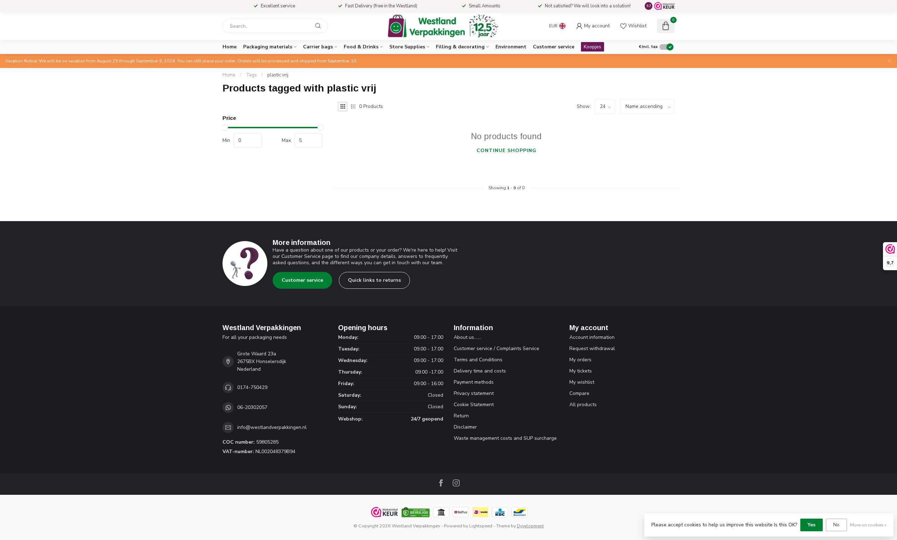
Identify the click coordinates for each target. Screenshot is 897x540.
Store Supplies (407, 46)
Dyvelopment (530, 526)
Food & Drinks (361, 46)
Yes (811, 524)
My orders (580, 359)
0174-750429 (252, 387)
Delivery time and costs (480, 371)
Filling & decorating (460, 46)
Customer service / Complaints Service (496, 348)
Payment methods (474, 382)
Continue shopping (506, 150)
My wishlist (581, 382)
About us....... (467, 337)
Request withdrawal (592, 348)
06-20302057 (252, 407)
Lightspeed (480, 526)
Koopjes (592, 46)
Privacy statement (474, 393)
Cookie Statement (474, 404)
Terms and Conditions (478, 359)
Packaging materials (267, 46)
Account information (592, 337)
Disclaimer (465, 427)
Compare (579, 393)
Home (229, 46)
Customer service (553, 46)
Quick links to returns (374, 280)
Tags (251, 75)
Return (461, 415)
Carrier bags (318, 46)
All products (583, 404)
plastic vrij (277, 75)
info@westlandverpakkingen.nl (272, 427)
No (836, 524)
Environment (510, 46)
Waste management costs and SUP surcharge (505, 438)
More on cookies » (868, 525)
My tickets (580, 371)
